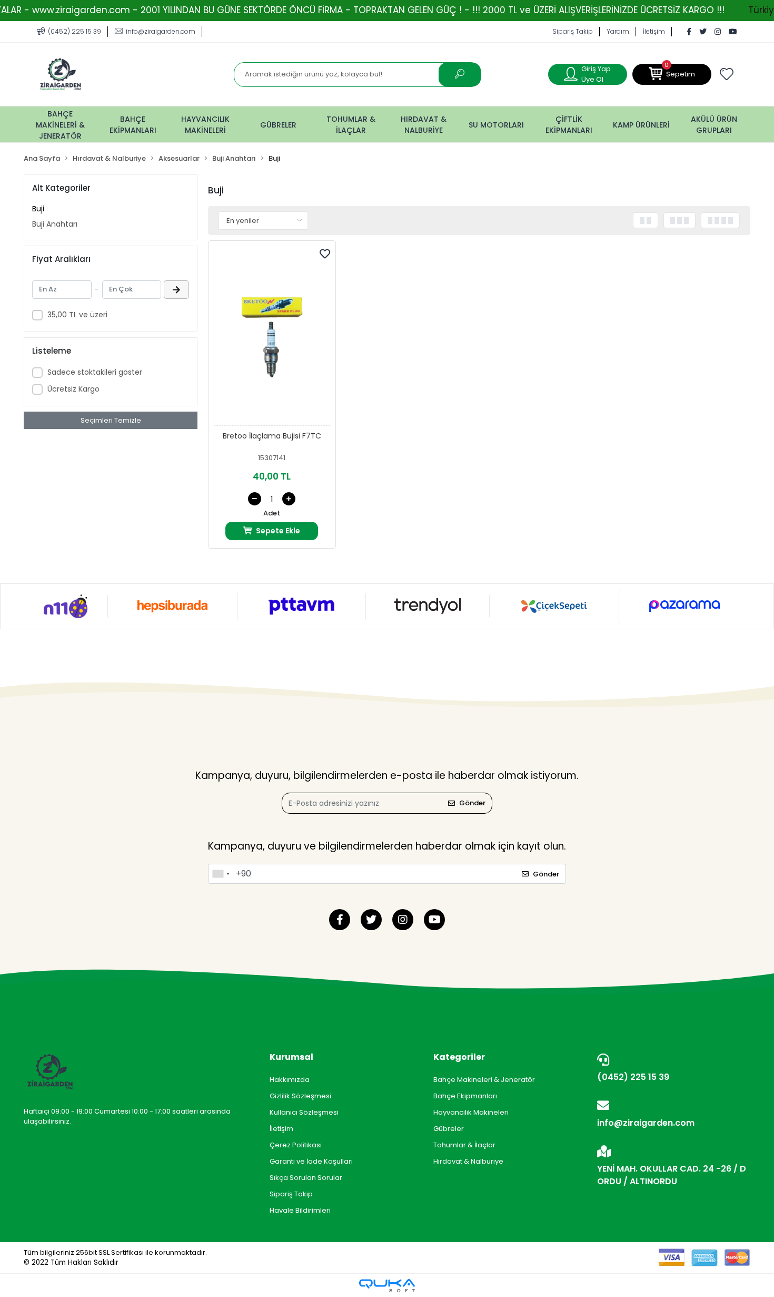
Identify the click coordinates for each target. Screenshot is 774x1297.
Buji (38, 208)
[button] (671, 74)
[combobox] (221, 873)
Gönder (472, 803)
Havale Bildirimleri (300, 1210)
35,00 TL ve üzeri (77, 314)
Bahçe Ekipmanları (465, 1096)
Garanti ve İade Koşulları (311, 1161)
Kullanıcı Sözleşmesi (304, 1112)
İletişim (654, 31)
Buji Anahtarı (54, 224)
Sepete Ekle (278, 530)
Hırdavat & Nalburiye (468, 1161)
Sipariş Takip (572, 31)
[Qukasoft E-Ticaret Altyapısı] (387, 1285)
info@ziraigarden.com (645, 1123)
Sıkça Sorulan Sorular (306, 1178)
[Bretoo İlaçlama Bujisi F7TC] (272, 336)
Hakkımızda (290, 1080)
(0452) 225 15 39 (633, 1077)
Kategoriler (459, 1057)
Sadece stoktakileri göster (94, 372)
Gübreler (448, 1129)
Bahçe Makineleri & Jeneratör (484, 1080)
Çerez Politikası (296, 1145)
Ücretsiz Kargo (73, 389)
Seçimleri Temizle (111, 420)
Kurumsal (291, 1057)
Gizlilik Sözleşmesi (300, 1096)
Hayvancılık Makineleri (471, 1112)
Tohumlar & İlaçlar (464, 1145)
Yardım (618, 31)
